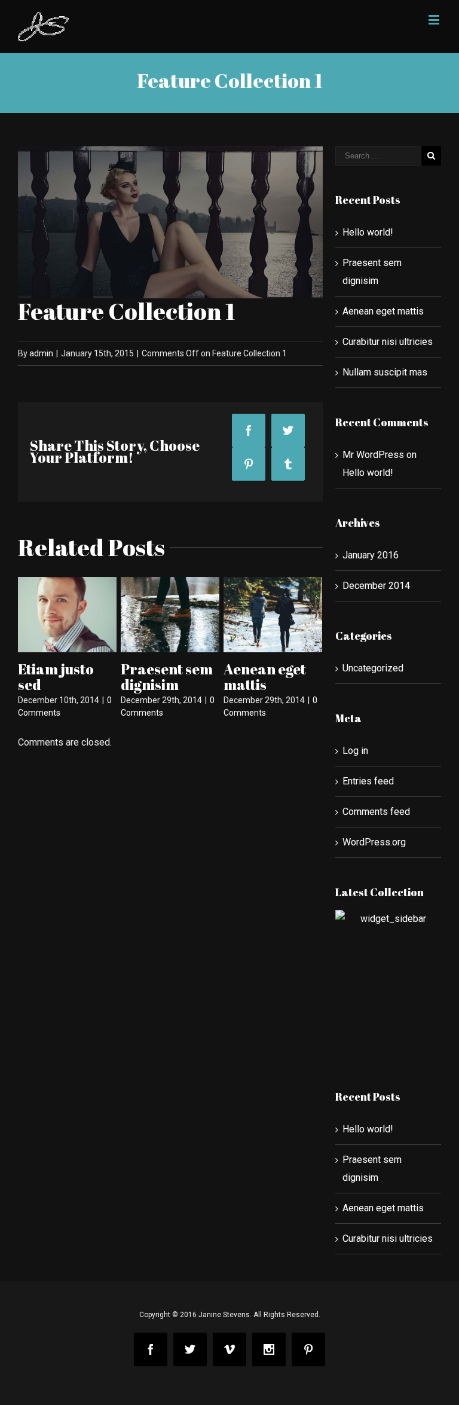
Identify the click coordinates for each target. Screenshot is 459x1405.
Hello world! (367, 232)
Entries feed (368, 781)
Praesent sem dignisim (167, 676)
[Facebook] (248, 430)
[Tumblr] (288, 464)
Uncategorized (372, 668)
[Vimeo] (229, 1349)
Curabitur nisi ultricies (387, 341)
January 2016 (370, 555)
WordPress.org (374, 842)
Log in (355, 750)
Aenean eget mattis (265, 676)
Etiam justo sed (56, 676)
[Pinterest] (248, 464)
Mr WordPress (373, 454)
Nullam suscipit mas (384, 372)
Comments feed (376, 811)
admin (41, 353)
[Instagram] (269, 1349)
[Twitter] (288, 430)
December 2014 (376, 585)
